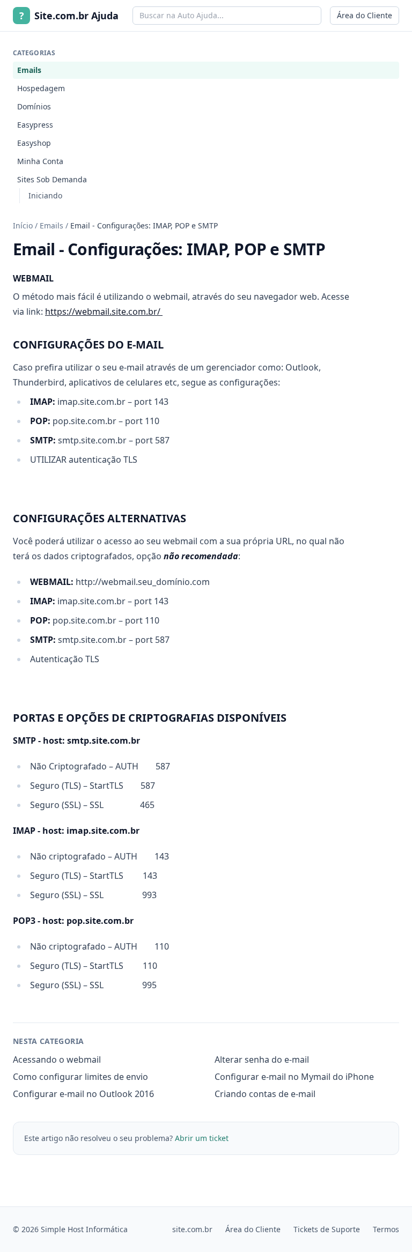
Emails (29, 70)
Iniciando (45, 195)
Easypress (35, 125)
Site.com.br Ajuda (69, 15)
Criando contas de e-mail (265, 1094)
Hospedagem (41, 88)
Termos (386, 1229)
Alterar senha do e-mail (262, 1059)
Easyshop (34, 143)
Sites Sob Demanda (52, 179)
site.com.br (192, 1229)
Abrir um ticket (202, 1138)
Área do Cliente (364, 15)
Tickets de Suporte (326, 1229)
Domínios (34, 106)
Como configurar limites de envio (80, 1077)
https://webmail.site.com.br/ (104, 311)
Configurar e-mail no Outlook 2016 (83, 1094)
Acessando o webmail (57, 1059)
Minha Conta (40, 161)
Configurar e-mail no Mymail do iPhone (294, 1077)
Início (23, 225)
